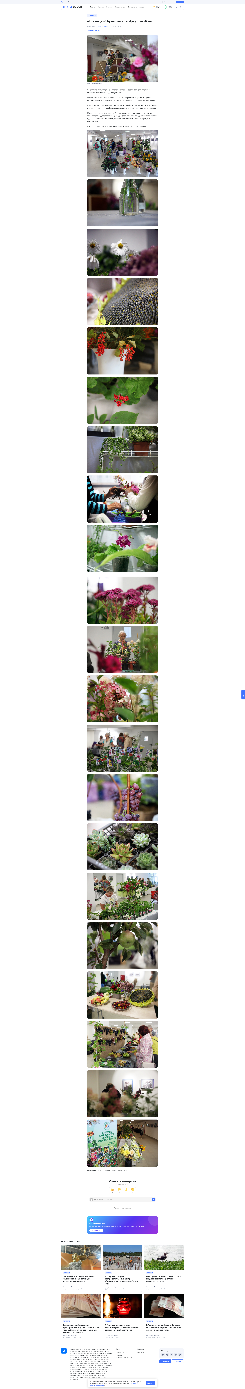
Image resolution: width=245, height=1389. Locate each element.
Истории (109, 7)
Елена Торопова (103, 26)
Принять (150, 1383)
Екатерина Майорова (70, 1287)
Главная (92, 7)
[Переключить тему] (176, 7)
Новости (101, 7)
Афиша (142, 7)
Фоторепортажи (120, 7)
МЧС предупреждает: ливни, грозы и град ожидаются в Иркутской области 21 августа (163, 1278)
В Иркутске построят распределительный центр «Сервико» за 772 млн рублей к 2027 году (122, 1280)
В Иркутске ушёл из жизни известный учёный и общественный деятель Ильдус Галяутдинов (121, 1327)
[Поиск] (180, 7)
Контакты (140, 1349)
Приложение (165, 1361)
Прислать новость (122, 1352)
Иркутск (63, 2)
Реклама (140, 1352)
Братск (70, 2)
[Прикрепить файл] (95, 1199)
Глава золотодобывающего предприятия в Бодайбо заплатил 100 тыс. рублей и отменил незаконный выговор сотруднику (81, 1328)
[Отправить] (153, 1199)
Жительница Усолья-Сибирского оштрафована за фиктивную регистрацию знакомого (78, 1278)
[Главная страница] (73, 7)
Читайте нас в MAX (95, 30)
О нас (118, 1349)
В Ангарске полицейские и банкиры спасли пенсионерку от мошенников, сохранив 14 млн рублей (163, 1327)
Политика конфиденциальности (124, 1356)
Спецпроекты (132, 7)
